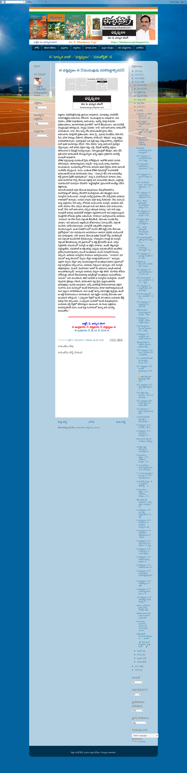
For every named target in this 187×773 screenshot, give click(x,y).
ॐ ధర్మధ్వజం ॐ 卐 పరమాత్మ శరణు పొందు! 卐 (143, 591)
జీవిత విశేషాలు (50, 48)
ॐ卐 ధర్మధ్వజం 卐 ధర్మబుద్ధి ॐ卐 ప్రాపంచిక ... (143, 304)
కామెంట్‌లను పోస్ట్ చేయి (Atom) (88, 428)
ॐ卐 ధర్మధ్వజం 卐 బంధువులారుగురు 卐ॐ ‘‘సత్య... (144, 158)
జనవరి (140, 662)
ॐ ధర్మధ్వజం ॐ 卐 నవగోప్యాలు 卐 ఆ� (143, 583)
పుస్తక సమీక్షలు (107, 48)
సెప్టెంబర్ (140, 96)
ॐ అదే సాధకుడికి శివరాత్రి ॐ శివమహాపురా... (143, 419)
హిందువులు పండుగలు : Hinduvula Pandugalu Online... (142, 625)
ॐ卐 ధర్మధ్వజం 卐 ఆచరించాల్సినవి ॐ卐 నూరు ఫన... (144, 272)
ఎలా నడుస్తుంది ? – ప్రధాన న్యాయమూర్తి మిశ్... (144, 411)
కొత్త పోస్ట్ (62, 422)
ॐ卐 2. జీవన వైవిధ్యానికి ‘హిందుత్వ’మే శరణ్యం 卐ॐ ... (143, 204)
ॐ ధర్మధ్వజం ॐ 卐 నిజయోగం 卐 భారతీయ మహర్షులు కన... (143, 523)
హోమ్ (36, 48)
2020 (137, 75)
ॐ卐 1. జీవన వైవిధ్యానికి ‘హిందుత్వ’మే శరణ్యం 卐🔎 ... (143, 230)
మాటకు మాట (91, 48)
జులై (139, 103)
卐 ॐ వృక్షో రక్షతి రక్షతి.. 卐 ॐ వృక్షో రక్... (144, 132)
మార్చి (139, 655)
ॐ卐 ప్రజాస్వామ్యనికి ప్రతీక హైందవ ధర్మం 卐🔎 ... (144, 239)
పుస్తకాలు (64, 48)
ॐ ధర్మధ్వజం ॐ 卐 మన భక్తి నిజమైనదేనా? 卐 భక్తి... (143, 513)
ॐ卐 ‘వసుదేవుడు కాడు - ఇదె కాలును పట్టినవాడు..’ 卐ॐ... (144, 185)
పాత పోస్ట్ (121, 422)
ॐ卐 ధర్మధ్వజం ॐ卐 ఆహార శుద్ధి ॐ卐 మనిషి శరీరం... (144, 403)
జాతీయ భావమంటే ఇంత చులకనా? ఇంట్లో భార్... (143, 615)
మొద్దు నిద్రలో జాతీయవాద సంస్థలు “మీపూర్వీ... (142, 141)
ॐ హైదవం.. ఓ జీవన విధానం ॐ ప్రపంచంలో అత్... (144, 116)
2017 (137, 666)
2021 (137, 71)
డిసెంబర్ (140, 85)
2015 (137, 670)
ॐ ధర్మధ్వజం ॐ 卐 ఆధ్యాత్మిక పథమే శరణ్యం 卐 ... (143, 599)
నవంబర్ (140, 89)
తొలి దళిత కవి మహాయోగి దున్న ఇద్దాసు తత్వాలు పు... (144, 503)
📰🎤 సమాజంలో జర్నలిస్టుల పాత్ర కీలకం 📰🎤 (143, 644)
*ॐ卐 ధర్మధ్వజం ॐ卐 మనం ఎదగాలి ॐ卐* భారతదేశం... (144, 352)
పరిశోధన (140, 48)
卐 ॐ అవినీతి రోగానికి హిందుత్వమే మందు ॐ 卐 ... (144, 360)
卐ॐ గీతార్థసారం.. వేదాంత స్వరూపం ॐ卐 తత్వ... (144, 328)
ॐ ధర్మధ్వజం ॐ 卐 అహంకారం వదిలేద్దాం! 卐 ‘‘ (143, 433)
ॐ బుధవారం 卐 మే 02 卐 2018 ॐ (91, 330)
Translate (141, 742)
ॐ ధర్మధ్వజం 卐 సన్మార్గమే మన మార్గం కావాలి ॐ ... (144, 336)
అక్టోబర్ (140, 92)
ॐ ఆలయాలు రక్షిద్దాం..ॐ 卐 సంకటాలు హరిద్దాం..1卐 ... (143, 493)
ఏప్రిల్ (139, 651)
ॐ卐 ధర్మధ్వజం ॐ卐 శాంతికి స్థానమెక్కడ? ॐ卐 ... (144, 369)
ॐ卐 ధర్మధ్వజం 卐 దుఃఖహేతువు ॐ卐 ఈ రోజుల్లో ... (144, 288)
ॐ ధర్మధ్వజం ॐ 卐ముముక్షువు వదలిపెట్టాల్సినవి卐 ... (144, 574)
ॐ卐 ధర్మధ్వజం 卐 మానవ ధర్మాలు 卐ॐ (144, 176)
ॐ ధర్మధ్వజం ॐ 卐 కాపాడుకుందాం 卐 (144, 566)
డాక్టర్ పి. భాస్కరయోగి (41, 88)
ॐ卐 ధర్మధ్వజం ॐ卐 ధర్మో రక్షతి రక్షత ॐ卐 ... (144, 387)
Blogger (104, 752)
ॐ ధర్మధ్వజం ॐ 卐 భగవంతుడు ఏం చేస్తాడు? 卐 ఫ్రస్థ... (144, 543)
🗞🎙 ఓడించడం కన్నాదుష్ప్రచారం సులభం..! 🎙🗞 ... (144, 312)
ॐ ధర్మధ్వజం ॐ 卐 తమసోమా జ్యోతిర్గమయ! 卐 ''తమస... (143, 534)
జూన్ (139, 107)
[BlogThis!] (113, 340)
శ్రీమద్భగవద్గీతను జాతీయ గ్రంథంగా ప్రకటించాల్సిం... (143, 344)
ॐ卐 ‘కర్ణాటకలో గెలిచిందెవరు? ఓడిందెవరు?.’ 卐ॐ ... (144, 167)
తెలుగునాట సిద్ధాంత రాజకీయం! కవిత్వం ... (144, 441)
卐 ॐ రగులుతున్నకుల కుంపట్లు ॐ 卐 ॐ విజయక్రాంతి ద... (144, 475)
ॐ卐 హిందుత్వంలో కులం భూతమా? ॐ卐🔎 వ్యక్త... (144, 280)
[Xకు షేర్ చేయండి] (116, 340)
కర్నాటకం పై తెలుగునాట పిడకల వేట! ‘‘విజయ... (144, 264)
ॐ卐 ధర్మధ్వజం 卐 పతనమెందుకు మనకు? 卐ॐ (143, 213)
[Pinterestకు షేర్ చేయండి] (121, 340)
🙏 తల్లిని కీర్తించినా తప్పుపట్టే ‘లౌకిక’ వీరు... (143, 379)
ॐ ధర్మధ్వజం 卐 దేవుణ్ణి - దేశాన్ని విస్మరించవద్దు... (143, 320)
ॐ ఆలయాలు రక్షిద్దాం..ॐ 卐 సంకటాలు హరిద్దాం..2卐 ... (143, 458)
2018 (137, 82)
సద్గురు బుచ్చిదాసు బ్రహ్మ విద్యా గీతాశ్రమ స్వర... (143, 607)
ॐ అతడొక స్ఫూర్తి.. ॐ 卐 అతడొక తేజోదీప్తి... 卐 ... (144, 483)
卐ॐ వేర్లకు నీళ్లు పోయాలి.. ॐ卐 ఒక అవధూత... (144, 395)
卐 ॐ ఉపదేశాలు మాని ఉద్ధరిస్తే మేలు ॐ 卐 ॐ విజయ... (144, 467)
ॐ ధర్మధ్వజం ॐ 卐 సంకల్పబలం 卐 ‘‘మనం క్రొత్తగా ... (143, 551)
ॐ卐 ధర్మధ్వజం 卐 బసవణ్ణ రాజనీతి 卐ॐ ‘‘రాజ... (144, 256)
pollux (86, 752)
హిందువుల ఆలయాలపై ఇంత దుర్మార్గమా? (143, 150)
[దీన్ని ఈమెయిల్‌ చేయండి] (111, 340)
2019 (137, 78)
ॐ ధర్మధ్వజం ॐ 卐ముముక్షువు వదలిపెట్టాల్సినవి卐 (92, 70)
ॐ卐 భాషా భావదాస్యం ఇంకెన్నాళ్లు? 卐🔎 (144, 248)
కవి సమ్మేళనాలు (124, 48)
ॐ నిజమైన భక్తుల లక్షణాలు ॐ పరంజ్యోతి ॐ (142, 221)
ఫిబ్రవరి (140, 658)
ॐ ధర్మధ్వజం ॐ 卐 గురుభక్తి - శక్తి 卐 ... (144, 426)
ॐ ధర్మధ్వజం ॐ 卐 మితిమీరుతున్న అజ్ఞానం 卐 (143, 559)
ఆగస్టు (139, 100)
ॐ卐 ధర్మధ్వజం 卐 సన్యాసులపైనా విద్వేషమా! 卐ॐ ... (144, 195)
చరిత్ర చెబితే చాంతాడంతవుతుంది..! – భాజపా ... (144, 636)
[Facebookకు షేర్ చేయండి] (118, 340)
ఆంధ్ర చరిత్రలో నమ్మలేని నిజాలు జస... (143, 124)
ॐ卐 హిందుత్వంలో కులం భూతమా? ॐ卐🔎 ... (144, 296)
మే (138, 110)
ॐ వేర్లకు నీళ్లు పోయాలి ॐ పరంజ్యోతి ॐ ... (143, 449)
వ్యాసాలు (76, 48)
